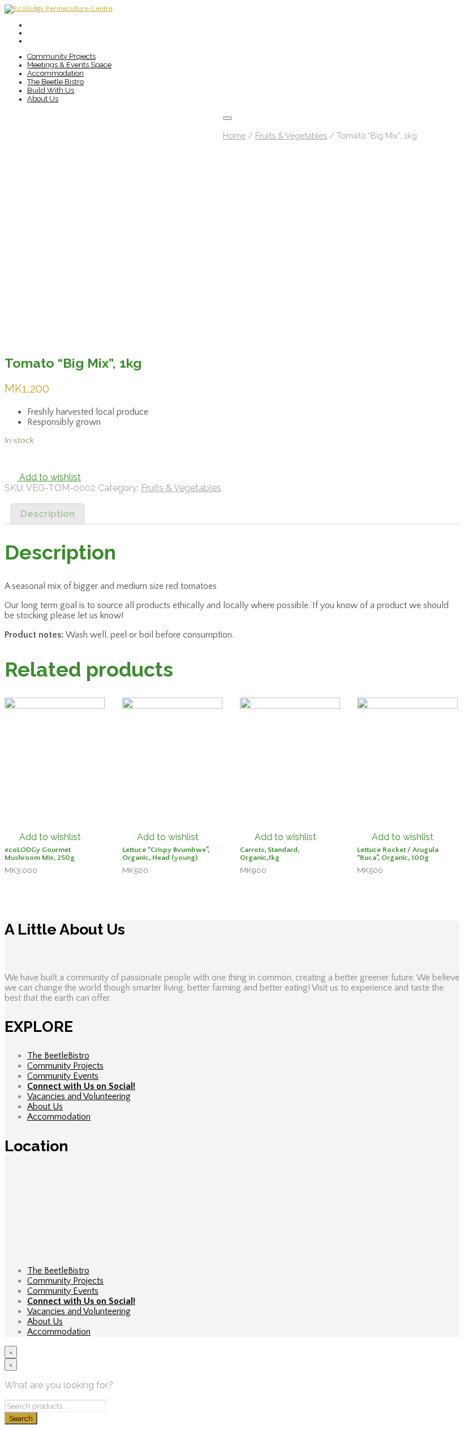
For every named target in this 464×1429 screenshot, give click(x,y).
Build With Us (50, 90)
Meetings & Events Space (69, 65)
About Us (42, 98)
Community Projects (61, 56)
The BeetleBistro (58, 1056)
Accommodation (55, 73)
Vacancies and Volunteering (79, 1096)
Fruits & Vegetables (291, 135)
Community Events (62, 1076)
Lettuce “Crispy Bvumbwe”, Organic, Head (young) (165, 854)
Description (47, 514)
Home (234, 135)
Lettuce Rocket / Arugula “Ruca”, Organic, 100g (398, 854)
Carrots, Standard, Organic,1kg (269, 854)
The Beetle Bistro (55, 82)
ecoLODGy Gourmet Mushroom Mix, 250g (40, 854)
